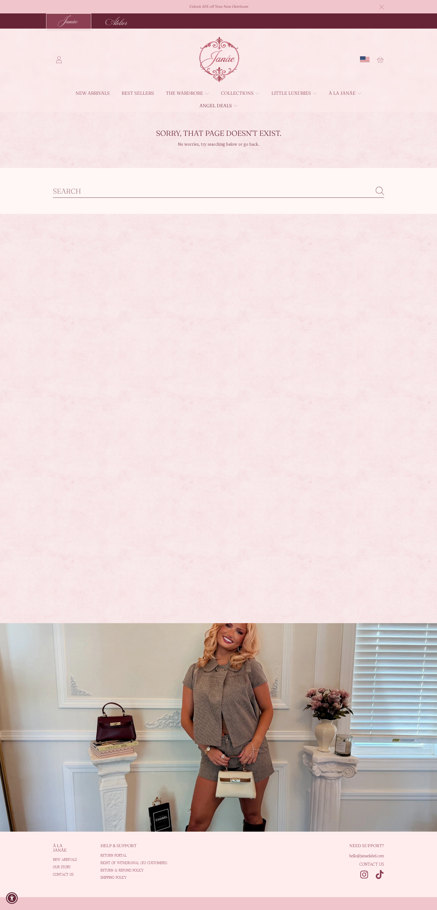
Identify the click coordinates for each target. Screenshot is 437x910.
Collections (238, 93)
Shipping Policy (113, 877)
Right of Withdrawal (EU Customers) (133, 862)
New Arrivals (65, 859)
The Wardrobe (185, 93)
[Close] (381, 7)
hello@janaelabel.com (366, 856)
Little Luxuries (291, 93)
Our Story (62, 866)
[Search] (380, 190)
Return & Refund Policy (122, 870)
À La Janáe (343, 93)
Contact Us (63, 874)
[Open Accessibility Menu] (12, 898)
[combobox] (218, 191)
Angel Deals (216, 105)
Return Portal (113, 855)
